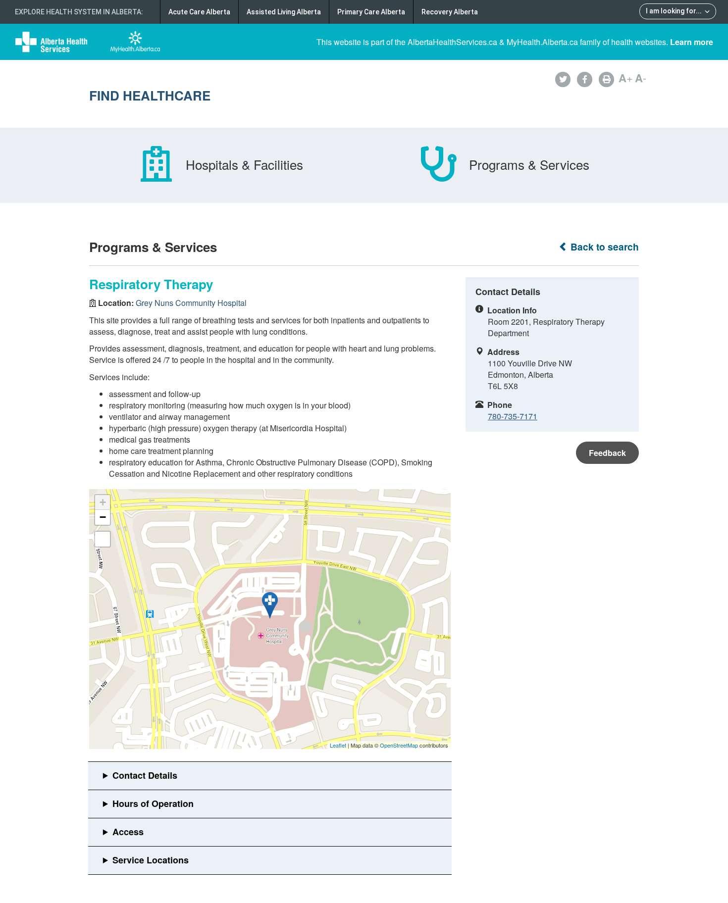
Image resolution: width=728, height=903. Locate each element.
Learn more (691, 42)
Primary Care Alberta (371, 12)
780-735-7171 (512, 416)
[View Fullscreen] (102, 539)
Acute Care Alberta (199, 12)
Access (128, 831)
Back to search (603, 246)
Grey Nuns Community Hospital (191, 302)
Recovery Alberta (449, 12)
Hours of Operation (153, 803)
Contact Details (144, 775)
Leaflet (338, 745)
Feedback (607, 452)
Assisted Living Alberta (284, 12)
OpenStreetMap (399, 745)
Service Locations (150, 859)
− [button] (103, 517)
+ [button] (103, 502)
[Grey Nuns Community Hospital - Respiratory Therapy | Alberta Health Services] (270, 605)
